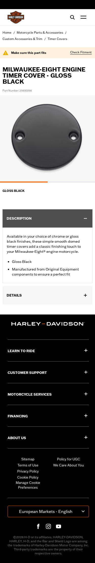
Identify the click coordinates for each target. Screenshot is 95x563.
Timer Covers (57, 39)
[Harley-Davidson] (48, 324)
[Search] (72, 17)
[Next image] (85, 139)
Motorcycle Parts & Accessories (40, 32)
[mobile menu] (82, 17)
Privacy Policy (28, 471)
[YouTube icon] (58, 526)
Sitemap (27, 459)
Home (7, 32)
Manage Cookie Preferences (28, 485)
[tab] (24, 182)
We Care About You (68, 465)
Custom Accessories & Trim (22, 39)
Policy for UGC (68, 459)
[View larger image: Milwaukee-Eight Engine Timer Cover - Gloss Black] (47, 138)
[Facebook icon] (38, 526)
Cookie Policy (28, 477)
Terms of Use (28, 465)
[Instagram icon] (48, 526)
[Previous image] (10, 139)
